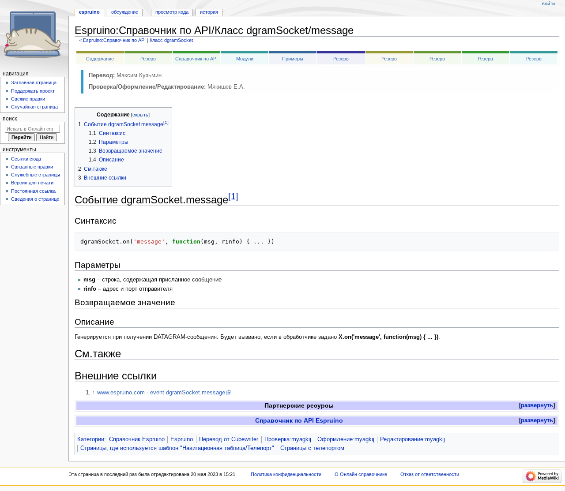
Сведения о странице (35, 199)
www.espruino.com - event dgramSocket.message (161, 393)
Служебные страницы (35, 174)
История (209, 12)
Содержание (100, 58)
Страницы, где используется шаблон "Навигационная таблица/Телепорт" (177, 448)
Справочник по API (196, 58)
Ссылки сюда (26, 158)
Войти (548, 3)
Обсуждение (124, 12)
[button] (537, 405)
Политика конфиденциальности (286, 474)
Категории (90, 439)
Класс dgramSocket (171, 40)
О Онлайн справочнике (361, 474)
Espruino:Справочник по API (114, 40)
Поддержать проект (33, 91)
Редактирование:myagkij (412, 439)
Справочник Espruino (137, 439)
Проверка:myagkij (287, 439)
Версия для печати (32, 182)
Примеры (292, 58)
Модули (244, 58)
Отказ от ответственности (429, 474)
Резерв (148, 58)
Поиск (10, 118)
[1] (233, 196)
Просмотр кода (171, 12)
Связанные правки (32, 166)
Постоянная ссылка (33, 191)
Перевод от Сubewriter (228, 439)
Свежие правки (28, 98)
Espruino (181, 439)
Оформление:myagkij (345, 439)
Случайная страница (34, 106)
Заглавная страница (33, 82)
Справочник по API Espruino (299, 420)
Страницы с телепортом (312, 448)
